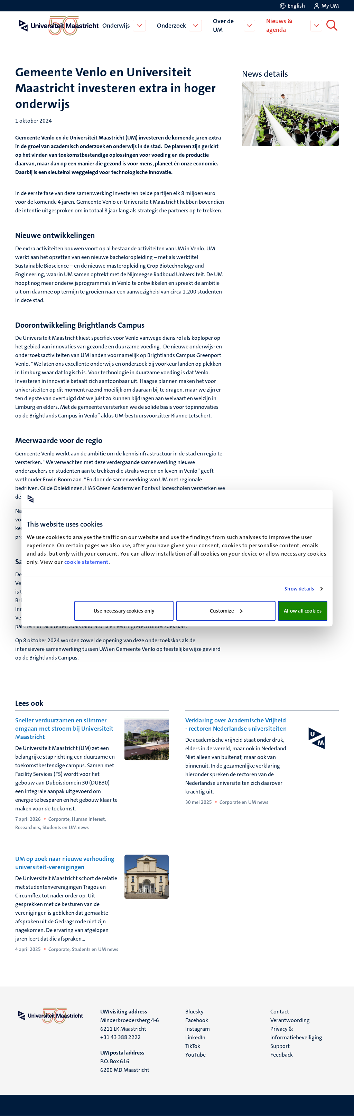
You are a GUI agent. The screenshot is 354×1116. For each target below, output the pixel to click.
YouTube (195, 1054)
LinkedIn (195, 1037)
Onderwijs (116, 25)
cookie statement (86, 562)
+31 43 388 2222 (120, 1037)
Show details (299, 588)
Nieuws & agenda (279, 25)
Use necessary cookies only (124, 610)
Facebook (196, 1020)
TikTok (192, 1046)
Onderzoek (171, 25)
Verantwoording (290, 1020)
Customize (222, 610)
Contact (279, 1011)
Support (280, 1046)
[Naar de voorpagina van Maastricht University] (57, 25)
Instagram (197, 1028)
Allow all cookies (303, 610)
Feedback (281, 1054)
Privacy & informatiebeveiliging (296, 1033)
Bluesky (194, 1011)
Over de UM (223, 25)
